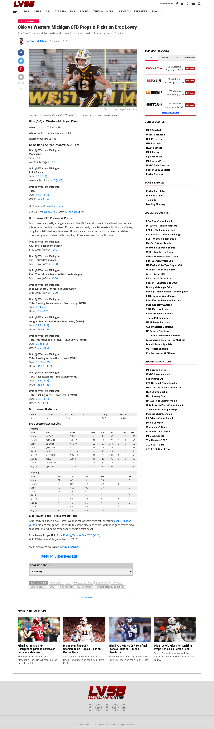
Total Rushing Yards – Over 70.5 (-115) (78, 535)
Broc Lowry (56, 582)
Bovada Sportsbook (53, 206)
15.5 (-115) (42, 380)
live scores (49, 212)
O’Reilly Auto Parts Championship (165, 405)
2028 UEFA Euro (155, 444)
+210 (55, 278)
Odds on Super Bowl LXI (59, 556)
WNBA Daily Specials (158, 165)
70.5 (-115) (42, 399)
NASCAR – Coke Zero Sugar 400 (164, 265)
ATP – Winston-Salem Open (162, 256)
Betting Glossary (155, 204)
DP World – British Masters (161, 225)
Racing (84, 11)
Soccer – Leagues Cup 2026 (161, 283)
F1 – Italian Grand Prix (158, 278)
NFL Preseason (154, 139)
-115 (39, 158)
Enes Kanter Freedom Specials (163, 300)
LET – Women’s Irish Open (161, 239)
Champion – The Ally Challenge (163, 234)
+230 (55, 293)
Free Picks (140, 11)
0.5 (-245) (41, 307)
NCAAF (52, 587)
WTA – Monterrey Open (159, 252)
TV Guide (151, 200)
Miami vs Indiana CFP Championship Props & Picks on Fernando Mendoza (36, 649)
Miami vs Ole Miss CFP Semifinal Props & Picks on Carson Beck (173, 647)
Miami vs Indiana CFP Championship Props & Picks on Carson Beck (82, 649)
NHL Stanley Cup (155, 396)
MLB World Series (156, 370)
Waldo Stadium (85, 587)
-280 (54, 250)
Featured (116, 582)
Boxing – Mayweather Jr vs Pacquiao (167, 291)
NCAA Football (38, 587)
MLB (26, 11)
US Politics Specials (157, 349)
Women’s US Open (156, 427)
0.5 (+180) (43, 311)
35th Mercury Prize (157, 309)
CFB (68, 582)
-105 (54, 162)
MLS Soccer (152, 152)
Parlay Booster (154, 174)
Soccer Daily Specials (158, 170)
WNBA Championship (158, 374)
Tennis (97, 11)
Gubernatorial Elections (159, 327)
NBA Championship (157, 392)
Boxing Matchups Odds (159, 287)
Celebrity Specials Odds (159, 313)
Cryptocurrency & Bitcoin (160, 353)
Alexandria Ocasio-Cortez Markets (165, 340)
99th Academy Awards (159, 305)
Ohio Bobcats (66, 587)
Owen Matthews (39, 41)
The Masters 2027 (156, 440)
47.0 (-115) (42, 195)
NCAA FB (60, 11)
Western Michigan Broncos (110, 587)
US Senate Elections (157, 331)
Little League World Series (161, 296)
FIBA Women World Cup (159, 261)
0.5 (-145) (43, 348)
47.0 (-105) (43, 199)
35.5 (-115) (42, 325)
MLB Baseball (153, 130)
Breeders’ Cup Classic (158, 431)
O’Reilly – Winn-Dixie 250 (160, 269)
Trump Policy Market (158, 318)
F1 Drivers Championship (160, 418)
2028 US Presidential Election (163, 335)
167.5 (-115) (43, 362)
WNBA (37, 11)
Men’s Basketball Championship (164, 387)
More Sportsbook (170, 112)
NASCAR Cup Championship (161, 400)
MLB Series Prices (156, 161)
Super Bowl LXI (154, 379)
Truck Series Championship (161, 409)
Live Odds (124, 11)
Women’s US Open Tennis (160, 247)
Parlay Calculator (156, 191)
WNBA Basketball (156, 134)
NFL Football (153, 143)
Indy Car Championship (159, 414)
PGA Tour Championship (159, 221)
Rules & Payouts (155, 195)
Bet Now (190, 68)
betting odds (72, 212)
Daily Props (102, 582)
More (109, 11)
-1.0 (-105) (57, 180)
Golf (72, 11)
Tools (155, 11)
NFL (48, 11)
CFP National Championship (161, 383)
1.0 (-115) (41, 176)
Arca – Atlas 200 (155, 274)
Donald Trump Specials (159, 344)
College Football (83, 582)
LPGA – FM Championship (160, 230)
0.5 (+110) (42, 344)
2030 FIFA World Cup (158, 449)
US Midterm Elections (158, 322)
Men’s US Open (154, 422)
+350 (55, 264)
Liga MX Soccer (154, 156)
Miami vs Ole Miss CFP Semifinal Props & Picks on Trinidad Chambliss (128, 649)
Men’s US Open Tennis (158, 243)
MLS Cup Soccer (155, 436)
